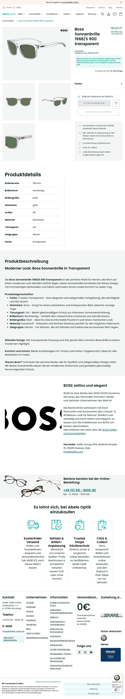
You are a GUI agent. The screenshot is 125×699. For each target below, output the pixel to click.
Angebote (80, 14)
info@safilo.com (73, 451)
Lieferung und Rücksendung (56, 630)
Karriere (119, 7)
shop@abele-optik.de (13, 631)
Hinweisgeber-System (60, 653)
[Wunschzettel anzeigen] (115, 14)
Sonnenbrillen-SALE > (70, 2)
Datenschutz (56, 645)
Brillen (20, 14)
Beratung (92, 14)
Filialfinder (31, 607)
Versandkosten (117, 34)
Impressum (55, 636)
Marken (67, 14)
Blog (110, 7)
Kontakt (30, 602)
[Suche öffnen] (103, 14)
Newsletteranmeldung (37, 637)
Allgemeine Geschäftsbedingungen (61, 611)
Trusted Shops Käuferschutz (96, 143)
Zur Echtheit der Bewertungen (57, 660)
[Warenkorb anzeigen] (120, 14)
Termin (9, 7)
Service (102, 7)
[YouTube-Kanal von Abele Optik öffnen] (91, 652)
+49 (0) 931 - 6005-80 (79, 490)
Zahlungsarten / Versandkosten (57, 623)
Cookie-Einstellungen (60, 649)
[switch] (117, 689)
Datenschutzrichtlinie (43, 682)
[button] (36, 48)
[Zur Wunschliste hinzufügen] (116, 103)
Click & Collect (33, 633)
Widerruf (54, 617)
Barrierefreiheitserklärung (62, 640)
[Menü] (121, 674)
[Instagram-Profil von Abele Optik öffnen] (85, 652)
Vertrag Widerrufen (10, 639)
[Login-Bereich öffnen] (109, 14)
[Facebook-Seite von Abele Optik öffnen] (79, 652)
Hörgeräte (90, 7)
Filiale (18, 7)
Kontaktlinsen (52, 14)
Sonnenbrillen (34, 14)
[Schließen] (121, 2)
